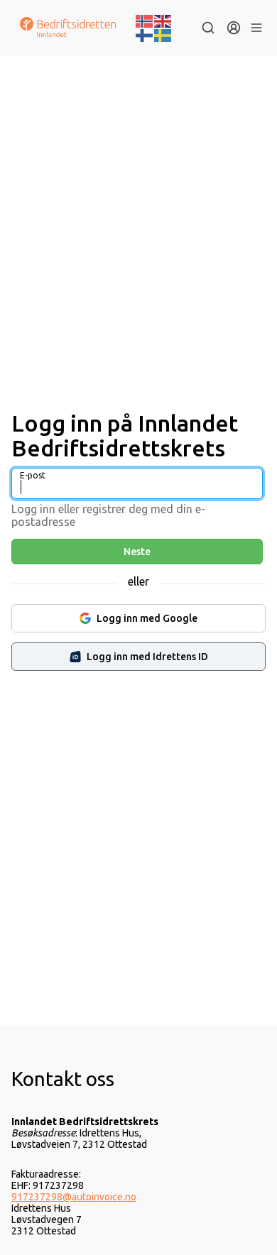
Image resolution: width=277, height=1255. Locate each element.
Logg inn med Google (147, 618)
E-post (32, 475)
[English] (163, 19)
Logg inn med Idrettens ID (147, 656)
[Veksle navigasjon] (256, 27)
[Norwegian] (145, 19)
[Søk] (208, 27)
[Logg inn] (233, 27)
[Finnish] (145, 34)
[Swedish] (163, 34)
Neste (137, 551)
